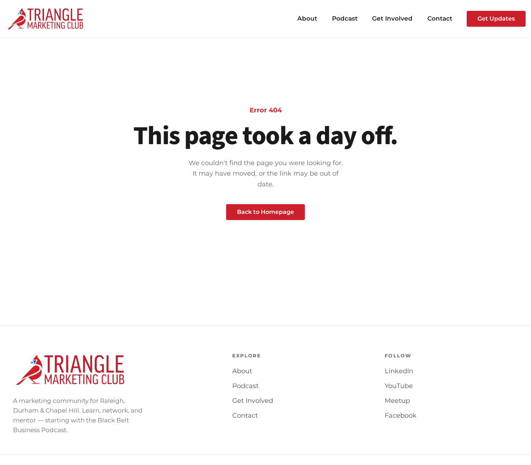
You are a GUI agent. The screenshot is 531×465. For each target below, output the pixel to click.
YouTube (399, 386)
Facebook (400, 415)
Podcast (345, 18)
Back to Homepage (265, 211)
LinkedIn (399, 371)
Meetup (397, 401)
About (307, 18)
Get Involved (392, 18)
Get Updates (496, 18)
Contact (439, 18)
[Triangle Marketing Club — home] (45, 18)
